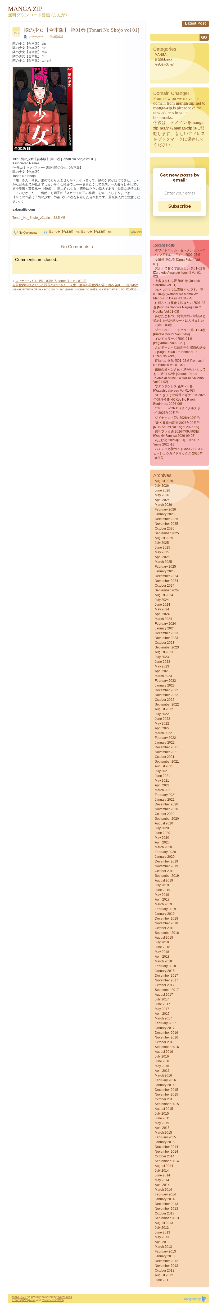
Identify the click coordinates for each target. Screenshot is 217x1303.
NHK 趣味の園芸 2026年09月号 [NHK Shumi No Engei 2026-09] (176, 425)
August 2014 (164, 1166)
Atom (32, 1300)
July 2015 (162, 1113)
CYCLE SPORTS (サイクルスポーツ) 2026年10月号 (178, 410)
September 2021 (167, 761)
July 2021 (162, 771)
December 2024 (166, 576)
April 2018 (162, 956)
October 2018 (164, 928)
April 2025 (162, 557)
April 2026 (162, 500)
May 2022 (162, 723)
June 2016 (162, 1061)
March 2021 (163, 790)
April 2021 (162, 785)
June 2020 (162, 833)
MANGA (58, 36)
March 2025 (163, 562)
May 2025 (162, 552)
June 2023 (162, 662)
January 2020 (165, 857)
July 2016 (162, 1056)
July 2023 (162, 657)
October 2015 (164, 1099)
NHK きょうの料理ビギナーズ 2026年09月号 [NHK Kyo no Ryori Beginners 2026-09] (179, 399)
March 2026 (163, 505)
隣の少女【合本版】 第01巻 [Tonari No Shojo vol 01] (81, 30)
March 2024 (163, 619)
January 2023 (165, 685)
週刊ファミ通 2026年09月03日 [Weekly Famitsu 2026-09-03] (176, 434)
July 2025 (162, 543)
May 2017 (162, 1009)
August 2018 (164, 937)
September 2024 (167, 590)
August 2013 (164, 1223)
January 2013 (165, 1256)
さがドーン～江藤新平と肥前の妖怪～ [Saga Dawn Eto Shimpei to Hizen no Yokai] (179, 352)
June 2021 (162, 776)
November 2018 (166, 923)
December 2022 (166, 690)
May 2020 (162, 838)
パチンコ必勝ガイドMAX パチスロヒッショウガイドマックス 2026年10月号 (178, 453)
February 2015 (165, 1137)
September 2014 (167, 1161)
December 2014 (166, 1147)
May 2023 (162, 666)
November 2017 (166, 980)
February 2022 (165, 738)
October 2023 (164, 642)
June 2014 (162, 1175)
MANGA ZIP (20, 1297)
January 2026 (165, 514)
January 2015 (165, 1142)
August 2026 (164, 481)
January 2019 (165, 914)
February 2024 (165, 623)
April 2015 (162, 1128)
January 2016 (165, 1085)
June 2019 (162, 890)
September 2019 (167, 876)
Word (60, 1297)
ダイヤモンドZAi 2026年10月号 (177, 418)
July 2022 (162, 714)
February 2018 (165, 966)
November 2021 (166, 752)
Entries (16, 1300)
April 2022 (162, 728)
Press (68, 1297)
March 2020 (163, 847)
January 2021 (165, 799)
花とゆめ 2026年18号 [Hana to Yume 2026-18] (176, 442)
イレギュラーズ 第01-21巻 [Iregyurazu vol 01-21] (173, 341)
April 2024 (162, 614)
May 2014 (162, 1180)
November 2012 (166, 1266)
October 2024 (164, 585)
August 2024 (164, 595)
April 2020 (162, 842)
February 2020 (165, 852)
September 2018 (167, 933)
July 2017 (162, 999)
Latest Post (195, 23)
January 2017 (165, 1028)
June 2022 (162, 719)
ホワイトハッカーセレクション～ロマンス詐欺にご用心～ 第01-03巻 (179, 252)
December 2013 (166, 1204)
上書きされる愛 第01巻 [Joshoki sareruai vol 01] (177, 283)
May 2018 (162, 952)
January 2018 (165, 971)
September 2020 (167, 818)
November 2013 (166, 1209)
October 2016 (164, 1042)
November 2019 (166, 866)
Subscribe (179, 206)
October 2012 (164, 1270)
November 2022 (166, 695)
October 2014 (164, 1156)
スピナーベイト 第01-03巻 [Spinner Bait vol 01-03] (51, 281)
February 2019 (165, 909)
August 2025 (164, 538)
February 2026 (165, 509)
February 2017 (165, 1023)
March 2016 (163, 1075)
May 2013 (162, 1237)
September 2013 (167, 1218)
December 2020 (166, 804)
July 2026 (162, 486)
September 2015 (167, 1104)
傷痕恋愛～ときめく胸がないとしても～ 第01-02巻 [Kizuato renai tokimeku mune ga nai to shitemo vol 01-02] (179, 376)
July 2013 (162, 1228)
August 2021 (164, 766)
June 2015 (162, 1118)
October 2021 (164, 757)
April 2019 (162, 899)
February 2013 (165, 1251)
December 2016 (166, 1033)
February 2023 (165, 681)
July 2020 (162, 828)
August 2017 (164, 994)
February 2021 (165, 795)
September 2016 (167, 1047)
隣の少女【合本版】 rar (64, 231)
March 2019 (163, 904)
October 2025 (164, 528)
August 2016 (164, 1052)
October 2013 (164, 1213)
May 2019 (162, 895)
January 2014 (165, 1199)
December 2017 (166, 975)
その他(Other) (164, 64)
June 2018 (162, 947)
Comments (49, 1300)
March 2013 (163, 1247)
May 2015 (162, 1123)
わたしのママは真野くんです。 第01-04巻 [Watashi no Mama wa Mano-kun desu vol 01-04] (178, 294)
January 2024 (165, 628)
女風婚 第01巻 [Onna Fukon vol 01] (176, 262)
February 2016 (165, 1080)
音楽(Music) (163, 59)
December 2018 (166, 918)
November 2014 (166, 1151)
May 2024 (162, 609)
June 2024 (162, 604)
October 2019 (164, 871)
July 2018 (162, 942)
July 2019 (162, 885)
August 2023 (164, 652)
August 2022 (164, 709)
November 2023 (166, 638)
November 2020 (166, 809)
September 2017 (167, 990)
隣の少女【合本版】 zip (96, 231)
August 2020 (164, 823)
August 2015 (164, 1109)
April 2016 (162, 1071)
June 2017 (162, 1004)
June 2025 (162, 547)
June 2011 (162, 1280)
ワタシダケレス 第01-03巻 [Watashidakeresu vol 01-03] (174, 388)
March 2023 (163, 676)
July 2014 (162, 1170)
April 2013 (162, 1242)
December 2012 (166, 1261)
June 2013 (162, 1232)
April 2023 (162, 671)
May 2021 (162, 780)
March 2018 (163, 961)
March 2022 (163, 733)
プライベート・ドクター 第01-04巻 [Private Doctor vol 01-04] (179, 332)
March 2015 (163, 1132)
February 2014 (165, 1194)
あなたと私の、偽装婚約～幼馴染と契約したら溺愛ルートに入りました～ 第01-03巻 (179, 320)
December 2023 (166, 633)
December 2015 (166, 1090)
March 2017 (163, 1018)
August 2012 (164, 1275)
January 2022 (165, 742)
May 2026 (162, 495)
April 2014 (162, 1185)
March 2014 (163, 1189)
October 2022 (164, 700)
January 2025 (165, 571)
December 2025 (166, 519)
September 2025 (167, 533)
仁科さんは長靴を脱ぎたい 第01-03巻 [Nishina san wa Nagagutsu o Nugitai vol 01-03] (179, 307)
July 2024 (162, 600)
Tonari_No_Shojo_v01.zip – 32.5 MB (38, 218)
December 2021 (166, 747)
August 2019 (164, 880)
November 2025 (166, 524)
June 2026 (162, 490)
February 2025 (165, 566)
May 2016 (162, 1066)
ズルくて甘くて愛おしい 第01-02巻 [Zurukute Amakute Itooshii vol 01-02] (179, 272)
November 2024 (166, 581)
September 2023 (167, 647)
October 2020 (164, 814)
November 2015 (166, 1094)
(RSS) (25, 1300)
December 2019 (166, 861)
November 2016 (166, 1037)
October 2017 (164, 985)
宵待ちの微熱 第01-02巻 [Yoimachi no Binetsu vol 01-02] (178, 363)
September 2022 (167, 704)
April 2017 (162, 1013)
